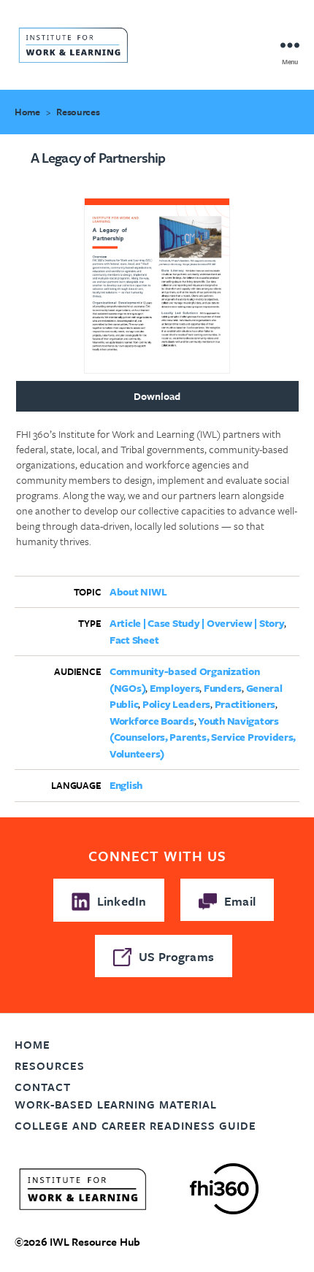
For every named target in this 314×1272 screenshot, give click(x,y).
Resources (78, 111)
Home (27, 111)
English (126, 785)
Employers (175, 687)
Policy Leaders (176, 704)
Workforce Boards (152, 720)
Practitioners (245, 704)
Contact (43, 1087)
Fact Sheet (134, 639)
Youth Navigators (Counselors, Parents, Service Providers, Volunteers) (203, 737)
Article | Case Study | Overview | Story (197, 623)
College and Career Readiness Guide (135, 1125)
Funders (223, 687)
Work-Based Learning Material (116, 1104)
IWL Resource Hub (95, 1241)
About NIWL (138, 591)
